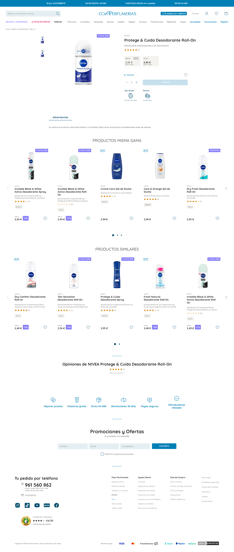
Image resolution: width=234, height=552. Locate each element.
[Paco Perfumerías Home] (117, 13)
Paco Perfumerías (120, 477)
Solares (110, 22)
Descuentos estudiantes (147, 508)
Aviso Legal (206, 477)
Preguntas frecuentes (146, 490)
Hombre (143, 22)
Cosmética (85, 22)
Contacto (141, 482)
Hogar (183, 22)
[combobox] (33, 14)
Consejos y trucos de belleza (149, 499)
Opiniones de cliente (42, 524)
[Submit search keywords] (58, 13)
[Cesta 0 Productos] (226, 13)
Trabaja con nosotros (120, 490)
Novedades (195, 22)
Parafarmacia (157, 22)
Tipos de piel (116, 504)
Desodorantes (23, 29)
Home (8, 29)
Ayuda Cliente (144, 477)
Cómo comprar (176, 482)
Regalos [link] (224, 22)
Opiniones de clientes (146, 486)
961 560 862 (38, 485)
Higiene (131, 22)
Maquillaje (98, 22)
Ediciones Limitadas (145, 504)
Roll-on (32, 29)
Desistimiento (207, 501)
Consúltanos (30, 495)
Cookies (205, 496)
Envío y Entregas (176, 490)
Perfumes (72, 22)
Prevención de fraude (146, 495)
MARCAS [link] (58, 22)
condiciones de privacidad (123, 454)
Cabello (121, 22)
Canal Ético (206, 492)
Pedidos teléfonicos (177, 499)
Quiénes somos (118, 482)
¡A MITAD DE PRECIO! (41, 22)
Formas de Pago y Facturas (181, 486)
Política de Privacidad (210, 487)
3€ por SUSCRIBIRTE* (56, 3)
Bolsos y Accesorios (17, 22)
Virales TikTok (117, 508)
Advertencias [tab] (60, 117)
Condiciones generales (210, 482)
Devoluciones (175, 495)
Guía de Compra (177, 477)
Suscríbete (164, 446)
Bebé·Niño (171, 22)
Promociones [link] (210, 22)
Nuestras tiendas (118, 486)
